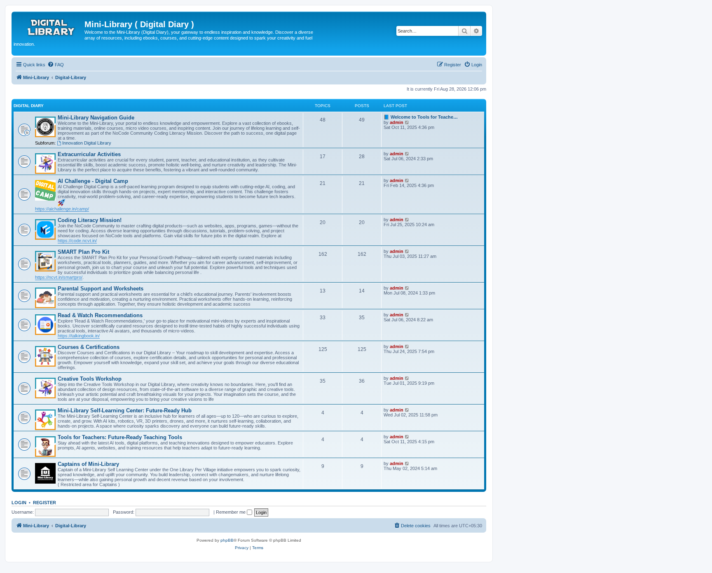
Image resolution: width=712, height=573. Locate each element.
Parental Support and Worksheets (100, 288)
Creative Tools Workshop (90, 379)
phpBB (227, 540)
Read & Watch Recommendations (100, 315)
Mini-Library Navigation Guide (96, 118)
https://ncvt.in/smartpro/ (58, 277)
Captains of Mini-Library (88, 464)
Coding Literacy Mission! (90, 220)
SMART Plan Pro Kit (83, 252)
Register (44, 502)
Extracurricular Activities (89, 154)
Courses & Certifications (88, 347)
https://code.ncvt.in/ (77, 240)
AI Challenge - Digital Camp (93, 181)
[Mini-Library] (49, 27)
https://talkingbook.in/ (79, 335)
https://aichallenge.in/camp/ (62, 208)
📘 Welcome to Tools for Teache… (421, 117)
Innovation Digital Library (86, 142)
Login (19, 502)
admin (396, 122)
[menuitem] (55, 65)
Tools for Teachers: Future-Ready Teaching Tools (120, 437)
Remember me (231, 512)
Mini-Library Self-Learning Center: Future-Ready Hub (125, 410)
